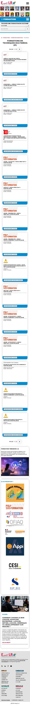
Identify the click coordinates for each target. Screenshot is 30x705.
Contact (18, 697)
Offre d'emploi (5, 673)
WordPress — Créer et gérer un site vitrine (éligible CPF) (14, 85)
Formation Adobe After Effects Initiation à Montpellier (12, 420)
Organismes (19, 674)
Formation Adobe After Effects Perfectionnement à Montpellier (13, 394)
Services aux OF (20, 678)
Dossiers (18, 676)
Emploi (4, 670)
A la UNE (18, 681)
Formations (6, 37)
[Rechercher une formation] (27, 29)
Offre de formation (21, 673)
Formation (20, 670)
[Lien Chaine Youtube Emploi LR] (11, 666)
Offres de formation (17, 37)
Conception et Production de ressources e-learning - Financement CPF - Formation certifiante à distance (14, 137)
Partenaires (19, 692)
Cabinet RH (4, 679)
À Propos (18, 688)
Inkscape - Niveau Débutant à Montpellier (11, 291)
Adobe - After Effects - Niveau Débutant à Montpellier (12, 343)
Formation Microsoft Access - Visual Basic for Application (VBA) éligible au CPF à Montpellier (14, 266)
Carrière (3, 678)
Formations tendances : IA (10, 449)
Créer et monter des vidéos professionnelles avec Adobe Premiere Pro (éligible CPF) (14, 59)
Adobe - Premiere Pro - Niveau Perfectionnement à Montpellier (13, 240)
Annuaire (3, 693)
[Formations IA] (15, 475)
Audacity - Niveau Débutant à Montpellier (11, 188)
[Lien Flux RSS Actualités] (2, 666)
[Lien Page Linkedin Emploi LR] (5, 666)
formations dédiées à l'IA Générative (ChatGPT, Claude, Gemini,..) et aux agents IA (13, 453)
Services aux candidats (4, 675)
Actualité (5, 686)
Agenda (3, 690)
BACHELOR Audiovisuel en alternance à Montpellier (14, 365)
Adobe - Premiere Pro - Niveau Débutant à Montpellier (12, 214)
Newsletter (19, 693)
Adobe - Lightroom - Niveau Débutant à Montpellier (14, 162)
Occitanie (4, 695)
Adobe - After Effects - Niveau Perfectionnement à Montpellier (13, 317)
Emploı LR (19, 686)
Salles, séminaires (21, 680)
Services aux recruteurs (4, 682)
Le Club (18, 690)
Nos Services (19, 695)
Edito (3, 692)
